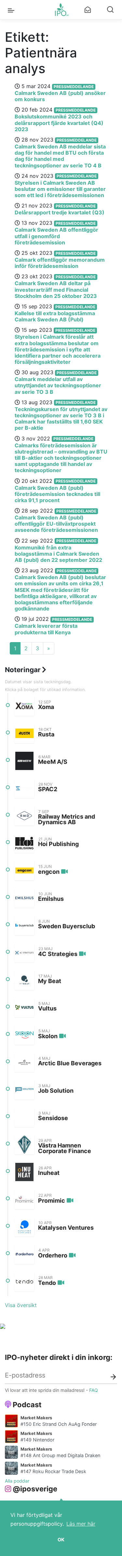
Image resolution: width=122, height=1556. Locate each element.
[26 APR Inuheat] (24, 1172)
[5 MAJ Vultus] (24, 1007)
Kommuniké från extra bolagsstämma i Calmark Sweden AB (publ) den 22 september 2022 (58, 553)
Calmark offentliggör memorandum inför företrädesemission (60, 262)
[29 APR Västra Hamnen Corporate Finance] (24, 1144)
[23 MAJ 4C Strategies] (24, 953)
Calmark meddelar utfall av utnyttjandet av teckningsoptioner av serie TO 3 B (58, 385)
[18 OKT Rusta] (24, 733)
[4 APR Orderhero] (24, 1254)
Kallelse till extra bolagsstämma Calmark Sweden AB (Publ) (55, 316)
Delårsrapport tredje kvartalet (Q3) (59, 212)
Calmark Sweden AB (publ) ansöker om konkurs (60, 96)
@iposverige (35, 1489)
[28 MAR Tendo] (24, 1281)
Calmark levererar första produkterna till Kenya (46, 629)
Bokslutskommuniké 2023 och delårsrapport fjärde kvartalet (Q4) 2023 (59, 122)
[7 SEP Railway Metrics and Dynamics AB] (24, 815)
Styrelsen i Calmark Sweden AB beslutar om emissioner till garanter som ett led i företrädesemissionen (60, 188)
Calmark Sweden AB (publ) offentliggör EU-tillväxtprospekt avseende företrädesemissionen (56, 523)
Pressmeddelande (74, 86)
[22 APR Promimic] (24, 1199)
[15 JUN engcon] (24, 870)
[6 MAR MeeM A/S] (24, 761)
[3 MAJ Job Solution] (24, 1090)
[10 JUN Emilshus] (24, 898)
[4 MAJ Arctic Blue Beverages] (24, 1062)
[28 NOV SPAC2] (24, 788)
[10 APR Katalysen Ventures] (24, 1227)
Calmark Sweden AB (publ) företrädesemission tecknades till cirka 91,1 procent (57, 494)
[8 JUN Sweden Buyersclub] (24, 925)
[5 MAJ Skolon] (24, 1035)
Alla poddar (17, 1481)
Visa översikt (21, 1305)
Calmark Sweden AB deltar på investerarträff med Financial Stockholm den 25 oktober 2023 (56, 289)
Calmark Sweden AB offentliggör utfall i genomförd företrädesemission (56, 235)
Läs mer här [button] (80, 1523)
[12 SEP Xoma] (24, 706)
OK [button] (61, 1539)
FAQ (93, 1390)
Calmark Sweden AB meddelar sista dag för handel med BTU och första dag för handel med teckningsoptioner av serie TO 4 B (60, 156)
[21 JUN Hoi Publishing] (24, 843)
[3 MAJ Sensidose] (24, 1117)
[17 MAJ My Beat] (24, 980)
